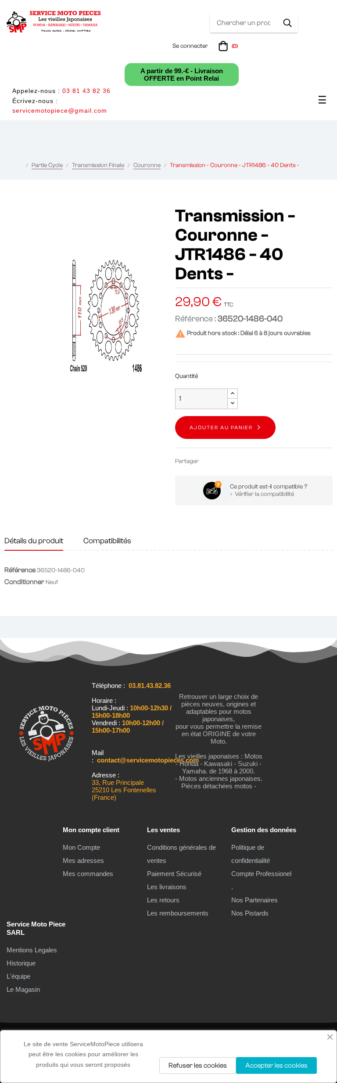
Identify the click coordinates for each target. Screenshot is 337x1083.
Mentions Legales (32, 950)
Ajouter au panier (221, 427)
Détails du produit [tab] (33, 540)
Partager (209, 461)
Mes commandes (88, 873)
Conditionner (24, 582)
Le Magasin (23, 989)
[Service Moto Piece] (46, 786)
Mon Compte (81, 847)
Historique (21, 963)
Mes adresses (83, 860)
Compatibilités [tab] (107, 540)
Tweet (222, 461)
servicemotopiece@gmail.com (59, 110)
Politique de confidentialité (250, 854)
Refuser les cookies (197, 1065)
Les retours (163, 900)
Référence (20, 570)
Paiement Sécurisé (174, 873)
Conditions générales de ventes (181, 854)
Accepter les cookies (276, 1065)
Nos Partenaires (254, 900)
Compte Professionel (261, 873)
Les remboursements (177, 913)
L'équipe (18, 976)
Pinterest (235, 461)
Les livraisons (166, 887)
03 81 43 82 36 (86, 90)
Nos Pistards (250, 913)
